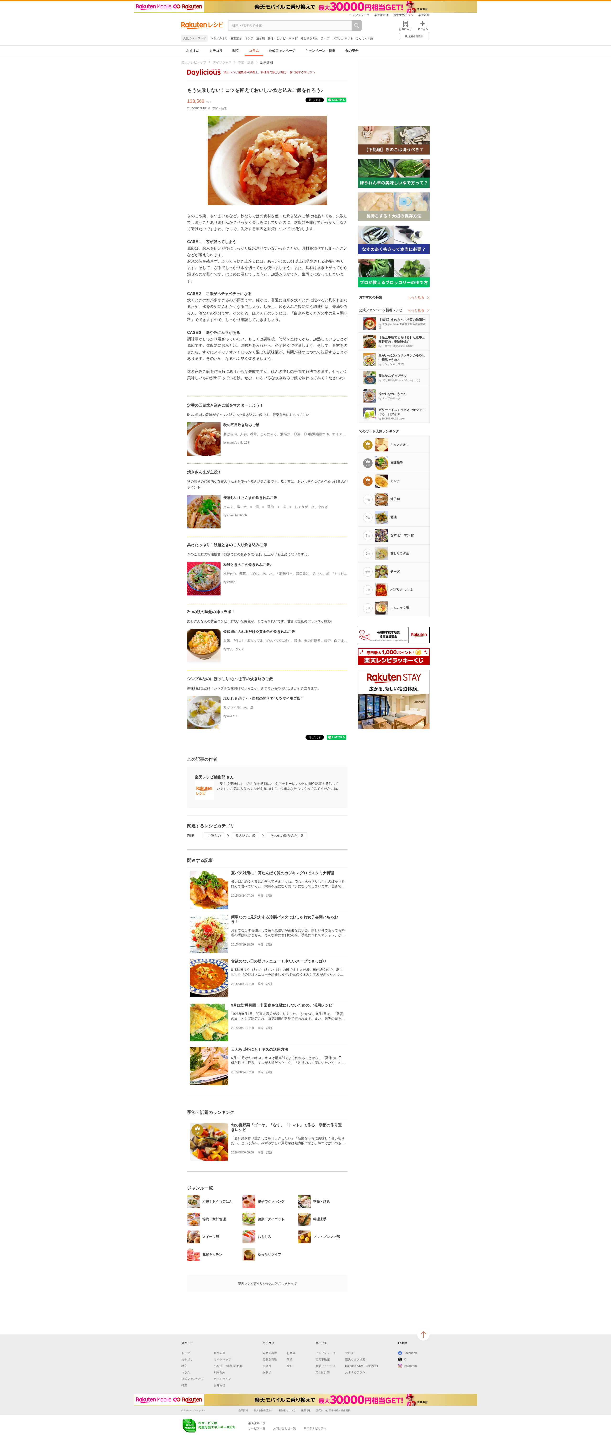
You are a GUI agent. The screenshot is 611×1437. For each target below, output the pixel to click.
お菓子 (267, 1372)
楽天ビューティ (326, 1366)
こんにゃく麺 (364, 38)
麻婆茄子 (236, 38)
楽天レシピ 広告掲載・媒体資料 (333, 1410)
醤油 (271, 38)
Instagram (410, 1366)
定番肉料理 (270, 1353)
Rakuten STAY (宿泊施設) (361, 1366)
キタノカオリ (219, 38)
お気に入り (405, 29)
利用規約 (219, 1372)
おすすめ (193, 50)
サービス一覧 (256, 1428)
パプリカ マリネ (342, 38)
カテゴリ (216, 50)
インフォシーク (359, 15)
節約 (289, 1366)
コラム (254, 50)
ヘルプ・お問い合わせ (228, 1366)
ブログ (349, 1353)
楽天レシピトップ (193, 62)
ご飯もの (214, 835)
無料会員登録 (415, 36)
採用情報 (306, 1410)
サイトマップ (222, 1359)
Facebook (410, 1353)
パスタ (267, 1366)
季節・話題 (246, 62)
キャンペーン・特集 (320, 50)
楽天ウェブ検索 (355, 1359)
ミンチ (249, 38)
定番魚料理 (270, 1359)
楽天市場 (424, 15)
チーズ (325, 38)
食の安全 (351, 50)
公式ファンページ (282, 50)
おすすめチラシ (403, 15)
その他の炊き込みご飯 (287, 835)
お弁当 (291, 1353)
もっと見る (416, 297)
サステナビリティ (315, 1428)
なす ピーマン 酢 (287, 38)
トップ (185, 1353)
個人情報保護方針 (263, 1410)
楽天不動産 (323, 1359)
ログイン (423, 29)
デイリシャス (222, 62)
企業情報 (243, 1410)
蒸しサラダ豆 (309, 38)
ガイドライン (222, 1378)
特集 (184, 1385)
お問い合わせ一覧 (284, 1428)
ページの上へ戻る (423, 1334)
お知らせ (219, 1385)
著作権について (287, 1410)
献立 (235, 50)
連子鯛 (260, 38)
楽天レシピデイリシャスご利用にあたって (267, 1283)
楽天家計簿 (381, 15)
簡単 (289, 1359)
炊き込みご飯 (246, 835)
